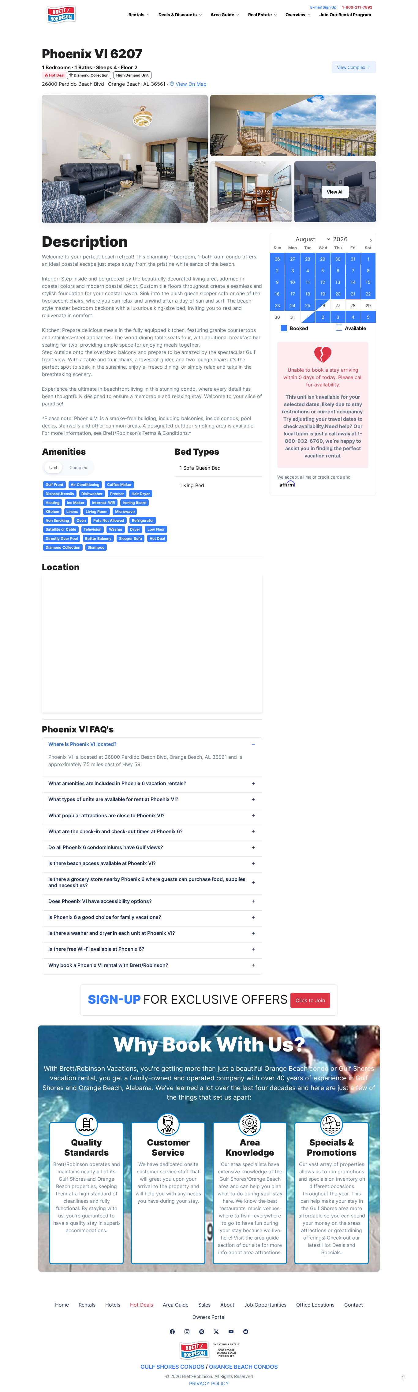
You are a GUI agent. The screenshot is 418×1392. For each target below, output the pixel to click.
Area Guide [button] (222, 14)
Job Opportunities (265, 1305)
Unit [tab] (53, 467)
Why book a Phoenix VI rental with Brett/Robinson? (108, 965)
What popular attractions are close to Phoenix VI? (106, 815)
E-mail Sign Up (323, 7)
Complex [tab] (78, 467)
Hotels (112, 1305)
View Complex (352, 67)
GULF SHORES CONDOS (172, 1367)
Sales (204, 1305)
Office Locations (315, 1305)
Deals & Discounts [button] (178, 14)
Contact (353, 1305)
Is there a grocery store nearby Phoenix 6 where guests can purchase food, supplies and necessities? (146, 882)
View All (335, 191)
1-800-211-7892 (357, 7)
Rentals (87, 1305)
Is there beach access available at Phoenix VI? (102, 863)
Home (62, 1305)
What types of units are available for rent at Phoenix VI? (113, 799)
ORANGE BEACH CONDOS (243, 1367)
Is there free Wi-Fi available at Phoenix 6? (96, 949)
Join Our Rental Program (345, 14)
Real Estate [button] (260, 14)
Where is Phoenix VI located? (82, 744)
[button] (125, 159)
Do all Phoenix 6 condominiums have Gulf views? (105, 847)
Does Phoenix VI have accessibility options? (100, 901)
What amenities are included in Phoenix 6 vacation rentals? (117, 783)
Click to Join (310, 1000)
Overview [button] (295, 14)
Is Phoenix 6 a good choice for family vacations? (104, 917)
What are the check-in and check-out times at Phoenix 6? (115, 831)
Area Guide (175, 1305)
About (227, 1305)
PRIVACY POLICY (209, 1383)
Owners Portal (209, 1317)
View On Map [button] (191, 84)
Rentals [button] (136, 14)
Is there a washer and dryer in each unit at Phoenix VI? (111, 933)
